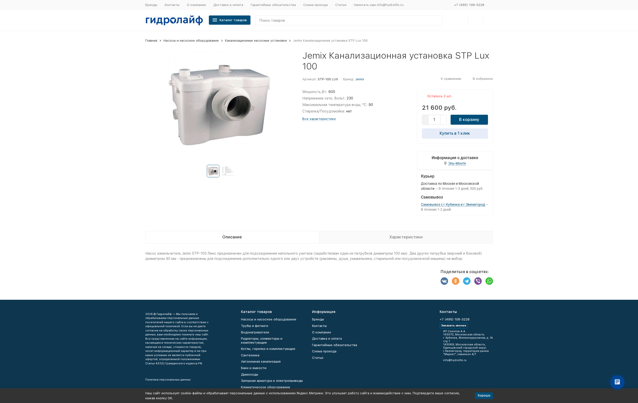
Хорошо (484, 395)
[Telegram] (467, 281)
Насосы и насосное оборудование (191, 40)
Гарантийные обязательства (273, 5)
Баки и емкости (253, 368)
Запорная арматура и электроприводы (272, 381)
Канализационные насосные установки (256, 40)
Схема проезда (315, 5)
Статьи (340, 5)
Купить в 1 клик (455, 133)
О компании (196, 5)
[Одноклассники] (455, 281)
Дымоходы (249, 374)
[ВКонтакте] (444, 281)
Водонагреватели (255, 332)
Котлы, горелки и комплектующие (268, 349)
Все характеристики (319, 119)
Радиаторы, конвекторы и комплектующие (261, 340)
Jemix (359, 79)
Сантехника (250, 355)
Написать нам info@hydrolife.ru (378, 5)
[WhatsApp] (489, 281)
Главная (151, 40)
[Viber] (478, 281)
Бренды (151, 5)
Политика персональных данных (168, 379)
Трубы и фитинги (254, 326)
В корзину (469, 119)
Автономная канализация (261, 361)
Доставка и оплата (228, 5)
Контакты (172, 5)
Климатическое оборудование (265, 387)
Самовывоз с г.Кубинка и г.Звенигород (453, 204)
